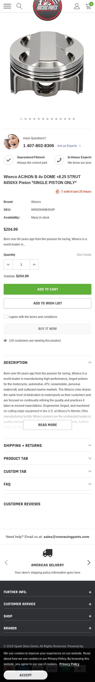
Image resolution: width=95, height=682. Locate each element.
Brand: (8, 202)
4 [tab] (34, 119)
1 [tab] (21, 119)
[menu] (7, 6)
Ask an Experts (67, 146)
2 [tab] (26, 119)
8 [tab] (52, 119)
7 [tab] (47, 119)
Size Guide (84, 254)
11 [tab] (65, 119)
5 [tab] (39, 119)
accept (25, 675)
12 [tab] (69, 119)
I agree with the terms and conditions (32, 317)
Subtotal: (9, 276)
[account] (77, 6)
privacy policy (69, 664)
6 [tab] (43, 119)
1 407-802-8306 (38, 145)
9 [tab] (56, 119)
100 (11, 340)
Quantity (9, 254)
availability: (12, 217)
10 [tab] (61, 119)
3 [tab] (30, 119)
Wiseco (36, 202)
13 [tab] (74, 119)
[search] (19, 6)
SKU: (7, 209)
